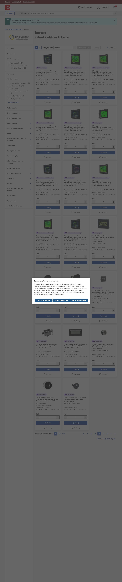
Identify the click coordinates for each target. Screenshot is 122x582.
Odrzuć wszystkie (43, 300)
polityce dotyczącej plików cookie (54, 294)
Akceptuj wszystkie (79, 300)
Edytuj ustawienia (61, 300)
